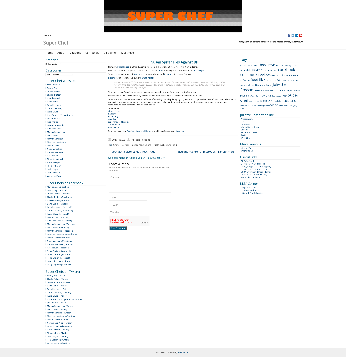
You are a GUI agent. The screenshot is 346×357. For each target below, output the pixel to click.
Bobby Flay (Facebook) (57, 190)
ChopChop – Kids (249, 187)
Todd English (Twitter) (57, 336)
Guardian (112, 119)
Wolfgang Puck (54, 176)
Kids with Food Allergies (252, 193)
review (284, 95)
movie (263, 95)
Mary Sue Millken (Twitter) (59, 312)
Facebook (245, 124)
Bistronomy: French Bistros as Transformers (207, 151)
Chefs (116, 144)
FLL (241, 80)
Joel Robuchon (53, 118)
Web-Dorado (184, 352)
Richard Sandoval (55, 159)
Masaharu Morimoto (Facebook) (62, 234)
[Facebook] (289, 35)
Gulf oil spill (199, 70)
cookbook (286, 69)
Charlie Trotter (54, 94)
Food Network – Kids (250, 190)
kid (256, 90)
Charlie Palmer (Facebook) (59, 193)
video (274, 105)
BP (160, 70)
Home (49, 52)
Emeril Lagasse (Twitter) (58, 289)
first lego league (291, 75)
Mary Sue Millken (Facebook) (60, 230)
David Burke (52, 101)
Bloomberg (113, 77)
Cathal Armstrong (285, 66)
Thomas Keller (54, 165)
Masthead (127, 52)
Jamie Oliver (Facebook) (58, 213)
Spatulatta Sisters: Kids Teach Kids (131, 151)
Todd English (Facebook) (58, 257)
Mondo (167, 74)
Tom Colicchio (53, 172)
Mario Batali (52, 135)
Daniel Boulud (53, 98)
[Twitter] (293, 35)
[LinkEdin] (297, 35)
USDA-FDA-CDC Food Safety (254, 174)
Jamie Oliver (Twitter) (57, 295)
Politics (125, 144)
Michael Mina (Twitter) (57, 319)
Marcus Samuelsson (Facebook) (61, 224)
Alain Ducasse (53, 84)
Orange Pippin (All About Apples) (256, 166)
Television (265, 100)
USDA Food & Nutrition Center (255, 169)
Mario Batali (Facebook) (58, 227)
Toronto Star (114, 124)
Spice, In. (180, 130)
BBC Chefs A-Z (247, 161)
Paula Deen (272, 96)
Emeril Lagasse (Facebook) (59, 207)
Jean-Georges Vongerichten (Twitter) (64, 299)
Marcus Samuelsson (56, 132)
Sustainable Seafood (165, 144)
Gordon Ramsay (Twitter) (59, 292)
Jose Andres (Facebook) (58, 217)
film (283, 75)
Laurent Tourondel (55, 125)
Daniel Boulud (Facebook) (58, 200)
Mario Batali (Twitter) (57, 309)
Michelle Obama (249, 95)
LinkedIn (245, 129)
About (61, 52)
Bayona (136, 74)
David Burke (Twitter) (57, 285)
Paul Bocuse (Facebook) (58, 247)
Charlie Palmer (53, 91)
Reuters (112, 113)
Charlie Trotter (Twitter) (58, 282)
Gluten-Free (281, 80)
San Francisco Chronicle (118, 121)
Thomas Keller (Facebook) (59, 254)
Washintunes (247, 150)
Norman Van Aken (55, 152)
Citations (75, 52)
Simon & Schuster (249, 132)
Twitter (244, 135)
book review (269, 64)
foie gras (246, 80)
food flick (258, 79)
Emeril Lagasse (54, 105)
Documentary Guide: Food (253, 163)
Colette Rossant (270, 70)
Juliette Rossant (141, 139)
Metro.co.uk (113, 127)
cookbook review (255, 74)
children (257, 70)
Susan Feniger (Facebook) (59, 251)
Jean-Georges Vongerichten (60, 115)
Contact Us (92, 52)
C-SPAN (244, 121)
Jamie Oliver (52, 111)
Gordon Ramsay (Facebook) (60, 210)
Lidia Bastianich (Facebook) (59, 220)
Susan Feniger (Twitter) (58, 329)
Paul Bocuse (52, 155)
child (249, 70)
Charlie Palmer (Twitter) (58, 279)
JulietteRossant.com (250, 127)
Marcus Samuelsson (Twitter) (60, 306)
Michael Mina (53, 145)
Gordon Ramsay (54, 108)
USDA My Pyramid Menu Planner (256, 171)
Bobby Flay (52, 88)
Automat (243, 66)
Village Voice (114, 111)
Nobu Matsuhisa (54, 148)
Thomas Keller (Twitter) (58, 333)
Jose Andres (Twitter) (57, 302)
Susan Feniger (53, 162)
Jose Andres (52, 121)
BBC (249, 65)
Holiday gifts (244, 85)
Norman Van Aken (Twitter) (59, 322)
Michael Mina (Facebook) (58, 237)
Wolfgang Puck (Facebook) (59, 264)
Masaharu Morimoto (56, 142)
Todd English (53, 169)
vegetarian (265, 105)
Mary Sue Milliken (55, 138)
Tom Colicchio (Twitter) (58, 339)
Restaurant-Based (141, 144)
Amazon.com (247, 118)
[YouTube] (301, 35)
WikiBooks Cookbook (250, 177)
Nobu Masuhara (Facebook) (59, 241)
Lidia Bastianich (54, 128)
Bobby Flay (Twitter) (56, 275)
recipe (278, 96)
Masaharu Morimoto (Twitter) (61, 316)
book (257, 65)
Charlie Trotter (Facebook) (59, 197)
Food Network (271, 80)
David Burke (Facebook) (58, 203)
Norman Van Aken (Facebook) (60, 244)
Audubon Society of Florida (139, 130)
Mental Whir (246, 148)
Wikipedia (245, 137)
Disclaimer (110, 52)
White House (284, 105)
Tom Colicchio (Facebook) (59, 261)
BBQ (253, 65)
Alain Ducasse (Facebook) (59, 186)
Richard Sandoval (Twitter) (59, 326)
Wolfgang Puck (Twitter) (58, 343)
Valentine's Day (254, 105)
